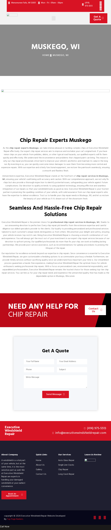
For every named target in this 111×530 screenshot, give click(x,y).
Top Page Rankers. (15, 519)
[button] (54, 18)
